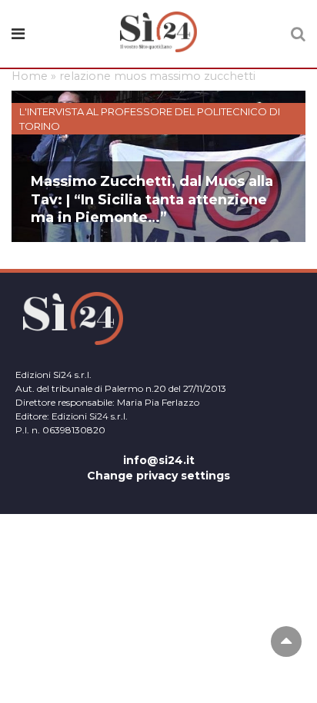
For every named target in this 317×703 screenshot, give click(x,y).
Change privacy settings (158, 475)
